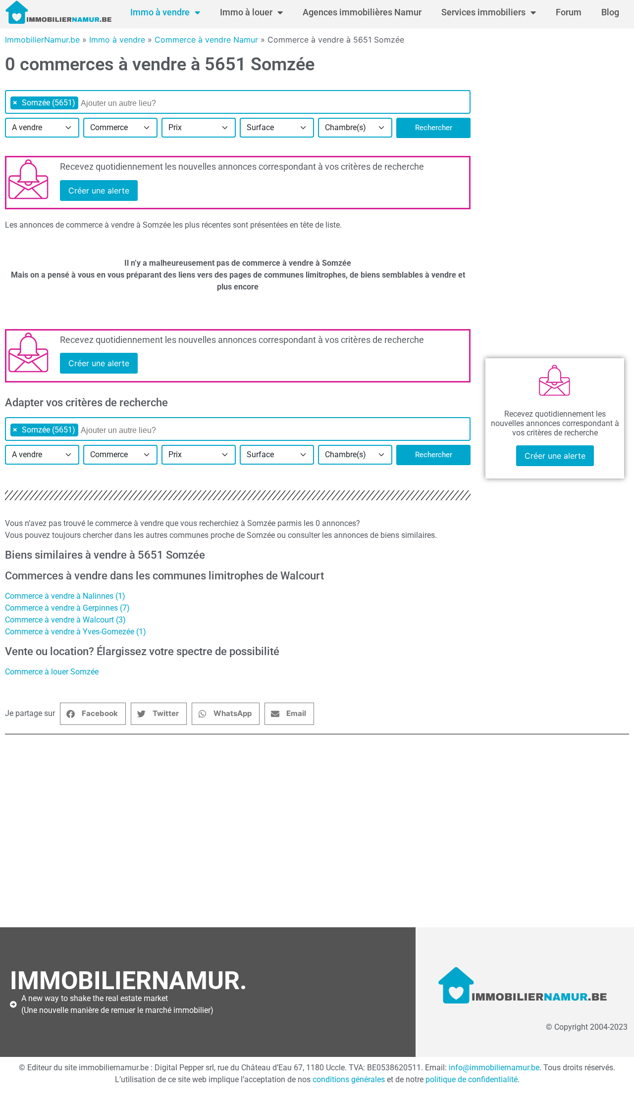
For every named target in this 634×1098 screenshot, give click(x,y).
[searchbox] (131, 103)
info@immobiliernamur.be (494, 1067)
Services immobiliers (483, 12)
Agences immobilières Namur (362, 12)
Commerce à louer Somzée (52, 671)
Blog (610, 12)
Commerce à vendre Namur (206, 40)
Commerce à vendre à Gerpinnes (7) (67, 608)
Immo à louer (246, 12)
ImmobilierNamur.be (42, 40)
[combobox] (238, 102)
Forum (568, 12)
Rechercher (433, 127)
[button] (93, 714)
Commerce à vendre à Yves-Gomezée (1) (75, 631)
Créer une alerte (98, 190)
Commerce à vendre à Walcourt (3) (65, 619)
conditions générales (349, 1079)
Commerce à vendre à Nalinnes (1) (65, 596)
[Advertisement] (307, 835)
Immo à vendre (160, 12)
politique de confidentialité (471, 1079)
